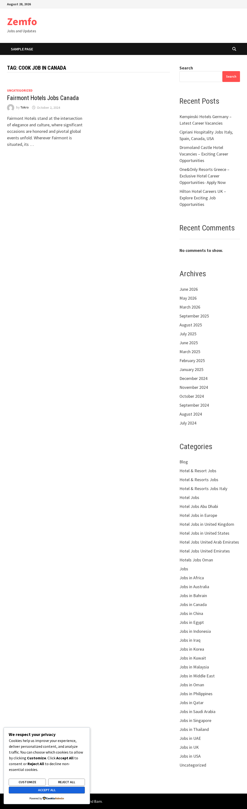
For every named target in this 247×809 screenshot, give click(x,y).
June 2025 (188, 342)
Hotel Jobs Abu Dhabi (198, 506)
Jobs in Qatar (191, 702)
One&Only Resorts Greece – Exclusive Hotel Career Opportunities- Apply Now (204, 176)
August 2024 (190, 414)
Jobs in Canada (193, 604)
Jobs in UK (189, 747)
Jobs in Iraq (189, 640)
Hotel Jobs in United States (204, 533)
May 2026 (188, 298)
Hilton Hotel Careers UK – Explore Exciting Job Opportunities (202, 198)
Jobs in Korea (191, 649)
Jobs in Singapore (195, 720)
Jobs (183, 569)
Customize (27, 782)
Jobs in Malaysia (194, 667)
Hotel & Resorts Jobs (198, 479)
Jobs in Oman (191, 685)
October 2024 (191, 396)
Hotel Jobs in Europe (198, 515)
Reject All (66, 782)
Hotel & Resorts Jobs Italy (203, 488)
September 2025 (194, 316)
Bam (98, 801)
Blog (183, 462)
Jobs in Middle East (197, 676)
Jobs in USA (190, 756)
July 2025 (187, 334)
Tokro (25, 107)
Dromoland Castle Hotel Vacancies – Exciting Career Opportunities (203, 154)
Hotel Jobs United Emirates (204, 551)
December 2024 (193, 378)
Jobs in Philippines (196, 693)
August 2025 (190, 325)
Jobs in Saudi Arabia (197, 711)
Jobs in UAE (190, 738)
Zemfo (22, 21)
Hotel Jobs (189, 497)
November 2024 (193, 387)
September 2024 (194, 405)
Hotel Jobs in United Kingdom (206, 524)
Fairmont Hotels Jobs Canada (43, 97)
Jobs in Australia (194, 586)
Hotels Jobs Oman (196, 560)
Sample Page (22, 49)
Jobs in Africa (191, 577)
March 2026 (189, 307)
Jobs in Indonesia (195, 631)
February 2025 (192, 360)
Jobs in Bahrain (193, 595)
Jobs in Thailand (194, 729)
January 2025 (191, 369)
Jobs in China (191, 613)
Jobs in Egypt (191, 622)
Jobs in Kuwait (192, 658)
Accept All (47, 790)
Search (186, 68)
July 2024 (187, 423)
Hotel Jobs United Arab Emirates (209, 542)
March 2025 (189, 351)
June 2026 (188, 289)
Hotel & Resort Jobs (197, 470)
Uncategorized (20, 90)
